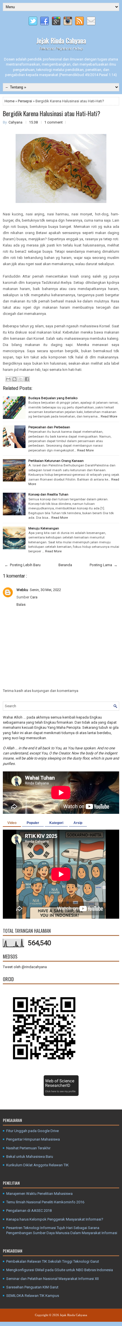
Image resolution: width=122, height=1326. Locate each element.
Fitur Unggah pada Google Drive (32, 1131)
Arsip (77, 823)
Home (10, 101)
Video (11, 823)
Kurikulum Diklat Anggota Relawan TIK (37, 1165)
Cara (33, 597)
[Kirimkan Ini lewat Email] (8, 379)
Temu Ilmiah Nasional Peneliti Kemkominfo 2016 (45, 1202)
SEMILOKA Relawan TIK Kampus (32, 1295)
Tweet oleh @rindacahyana (25, 967)
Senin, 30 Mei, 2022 (45, 590)
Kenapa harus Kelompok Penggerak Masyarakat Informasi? (54, 1219)
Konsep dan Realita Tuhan (48, 494)
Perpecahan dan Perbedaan (49, 427)
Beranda (65, 565)
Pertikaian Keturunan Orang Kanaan (56, 461)
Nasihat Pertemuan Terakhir (28, 1148)
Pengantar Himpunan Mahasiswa (33, 1139)
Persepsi (25, 101)
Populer (33, 823)
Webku (22, 590)
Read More (109, 416)
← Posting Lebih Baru (23, 565)
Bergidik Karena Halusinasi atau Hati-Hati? (51, 113)
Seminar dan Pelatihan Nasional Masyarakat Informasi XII (52, 1279)
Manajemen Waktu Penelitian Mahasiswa (39, 1193)
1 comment (53, 122)
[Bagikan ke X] (21, 379)
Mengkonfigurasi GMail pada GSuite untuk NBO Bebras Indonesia (59, 1270)
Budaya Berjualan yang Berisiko (52, 398)
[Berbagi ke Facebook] (27, 379)
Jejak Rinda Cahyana (61, 40)
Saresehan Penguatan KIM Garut (32, 1287)
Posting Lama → (103, 565)
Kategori (56, 823)
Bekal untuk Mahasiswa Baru (29, 1156)
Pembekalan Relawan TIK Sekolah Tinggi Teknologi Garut (52, 1261)
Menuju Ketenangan (43, 528)
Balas (21, 604)
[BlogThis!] (14, 379)
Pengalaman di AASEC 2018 (29, 1210)
